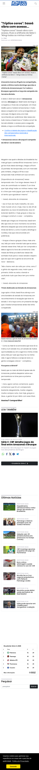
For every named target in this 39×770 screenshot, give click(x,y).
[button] (4, 766)
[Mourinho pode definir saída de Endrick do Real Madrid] (9, 591)
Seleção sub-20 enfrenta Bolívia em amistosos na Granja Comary (25, 536)
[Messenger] (13, 454)
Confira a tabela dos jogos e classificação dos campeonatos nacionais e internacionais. (20, 133)
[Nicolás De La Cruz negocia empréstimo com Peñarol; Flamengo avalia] (9, 577)
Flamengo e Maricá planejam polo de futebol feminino (24, 522)
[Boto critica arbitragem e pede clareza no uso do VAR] (9, 563)
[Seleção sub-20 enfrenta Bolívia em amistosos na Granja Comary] (9, 536)
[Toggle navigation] (35, 3)
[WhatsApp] (3, 454)
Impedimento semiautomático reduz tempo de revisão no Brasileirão (26, 508)
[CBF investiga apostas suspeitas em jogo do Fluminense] (9, 550)
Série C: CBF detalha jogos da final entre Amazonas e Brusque (18, 443)
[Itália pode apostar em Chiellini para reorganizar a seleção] (9, 605)
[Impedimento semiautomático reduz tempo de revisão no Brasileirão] (9, 508)
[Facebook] (7, 454)
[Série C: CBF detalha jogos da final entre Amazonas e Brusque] (19, 425)
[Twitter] (10, 454)
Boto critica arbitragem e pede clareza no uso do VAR (26, 564)
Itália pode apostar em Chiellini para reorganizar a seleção (26, 605)
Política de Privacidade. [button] (20, 761)
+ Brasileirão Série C (19, 463)
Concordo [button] (13, 766)
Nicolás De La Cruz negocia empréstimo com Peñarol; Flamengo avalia (25, 578)
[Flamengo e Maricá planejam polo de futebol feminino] (9, 522)
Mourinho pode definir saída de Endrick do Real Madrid (26, 592)
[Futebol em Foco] (19, 3)
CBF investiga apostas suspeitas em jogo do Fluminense (26, 551)
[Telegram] (17, 454)
